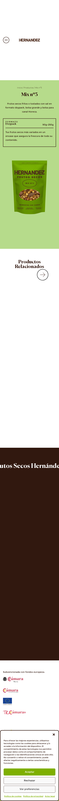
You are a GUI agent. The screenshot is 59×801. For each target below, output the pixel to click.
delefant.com (35, 531)
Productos (29, 87)
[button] (53, 734)
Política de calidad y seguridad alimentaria (26, 639)
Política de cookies (13, 796)
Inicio (19, 87)
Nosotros (10, 549)
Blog (6, 568)
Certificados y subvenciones (24, 645)
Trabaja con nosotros (19, 558)
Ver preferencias (29, 789)
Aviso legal (50, 796)
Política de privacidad (33, 796)
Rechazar (29, 780)
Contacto (10, 563)
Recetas (8, 553)
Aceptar (29, 771)
